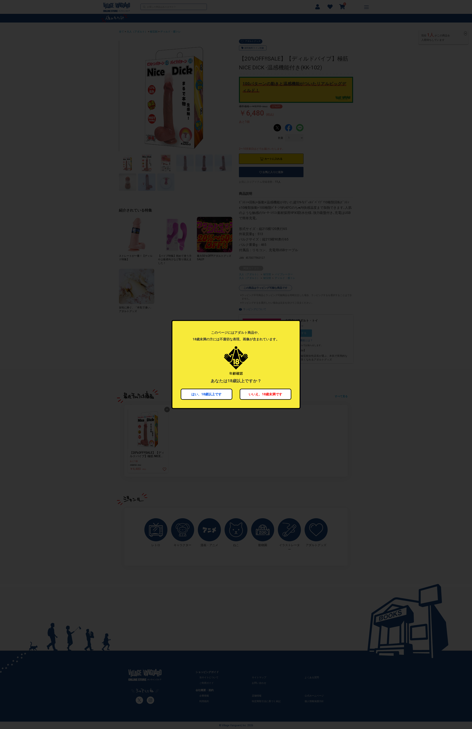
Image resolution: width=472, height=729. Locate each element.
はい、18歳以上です (206, 394)
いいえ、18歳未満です (265, 394)
